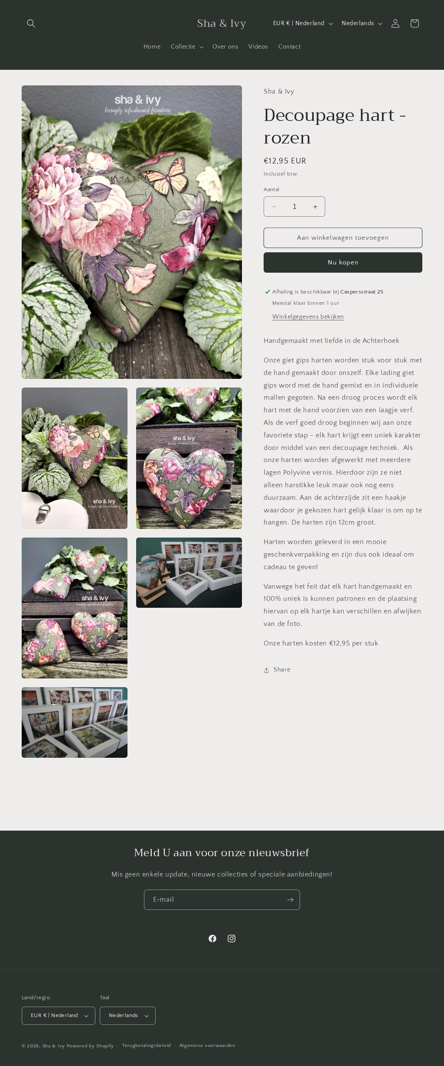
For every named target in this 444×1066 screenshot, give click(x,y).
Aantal (271, 189)
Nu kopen (343, 262)
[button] (31, 23)
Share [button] (282, 669)
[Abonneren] (290, 900)
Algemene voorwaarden (207, 1045)
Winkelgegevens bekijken (308, 316)
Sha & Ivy (54, 1046)
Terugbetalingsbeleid (146, 1045)
